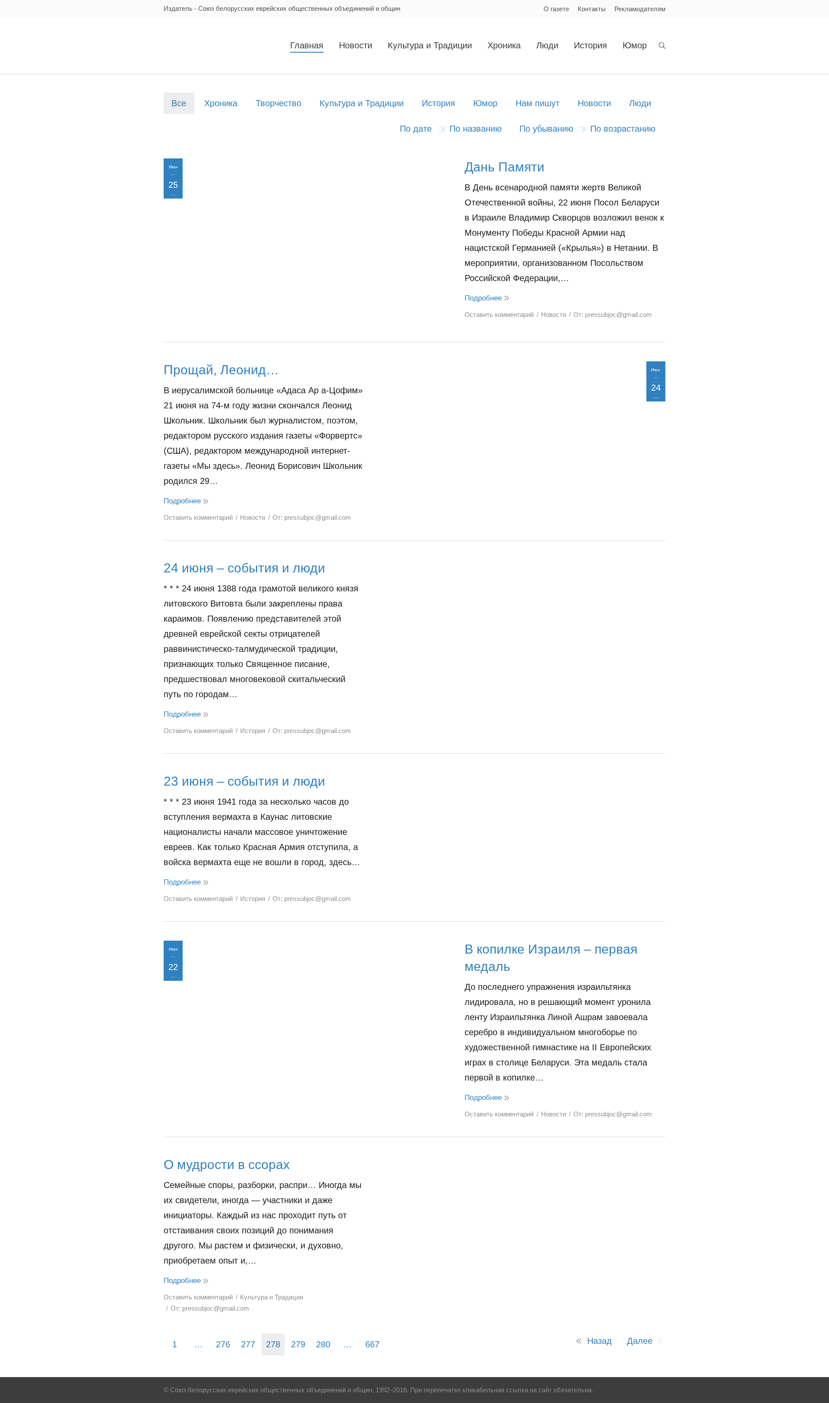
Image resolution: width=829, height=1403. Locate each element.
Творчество (278, 103)
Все (178, 103)
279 (298, 1344)
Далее (639, 1341)
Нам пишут (538, 103)
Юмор (485, 103)
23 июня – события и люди (244, 781)
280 (323, 1344)
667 (372, 1344)
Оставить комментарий (499, 314)
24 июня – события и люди (244, 568)
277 (248, 1344)
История (438, 103)
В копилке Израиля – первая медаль (551, 957)
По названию (475, 128)
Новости (594, 103)
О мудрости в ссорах (227, 1164)
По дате (416, 128)
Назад (599, 1341)
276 (223, 1344)
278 (273, 1344)
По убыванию (546, 128)
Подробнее (483, 298)
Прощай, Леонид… (221, 370)
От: (612, 314)
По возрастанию (622, 128)
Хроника (220, 103)
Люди (640, 103)
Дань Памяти (504, 167)
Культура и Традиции (362, 103)
